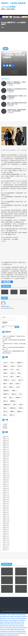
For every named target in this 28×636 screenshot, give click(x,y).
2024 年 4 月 (6, 488)
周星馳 (5, 373)
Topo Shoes (17, 616)
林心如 (14, 380)
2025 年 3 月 (6, 468)
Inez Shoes (6, 620)
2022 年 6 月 (6, 529)
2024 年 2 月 (6, 492)
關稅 (5, 415)
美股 (15, 404)
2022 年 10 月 (6, 522)
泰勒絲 (11, 387)
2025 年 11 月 (6, 453)
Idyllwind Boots (22, 633)
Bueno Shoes (13, 625)
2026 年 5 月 (6, 442)
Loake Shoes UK (16, 627)
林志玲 (20, 380)
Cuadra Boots (11, 631)
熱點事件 (5, 48)
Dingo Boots (3, 618)
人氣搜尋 (5, 424)
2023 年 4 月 (6, 510)
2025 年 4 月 (6, 466)
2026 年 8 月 (6, 436)
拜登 (12, 376)
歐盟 (11, 383)
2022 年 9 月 (6, 523)
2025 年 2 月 (6, 470)
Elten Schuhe (11, 623)
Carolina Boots (3, 631)
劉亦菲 (20, 366)
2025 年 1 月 (6, 471)
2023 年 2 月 (6, 514)
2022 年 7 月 (6, 527)
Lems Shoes (19, 618)
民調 (5, 387)
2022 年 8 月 (6, 525)
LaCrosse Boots (11, 618)
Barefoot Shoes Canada (6, 627)
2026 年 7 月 (6, 438)
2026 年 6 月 (6, 440)
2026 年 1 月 (6, 449)
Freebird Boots (19, 614)
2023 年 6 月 (6, 507)
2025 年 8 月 (6, 458)
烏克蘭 (14, 394)
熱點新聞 (5, 427)
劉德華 (5, 369)
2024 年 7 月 (6, 483)
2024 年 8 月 (6, 481)
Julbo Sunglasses (13, 620)
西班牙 (5, 411)
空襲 (5, 397)
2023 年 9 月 (6, 501)
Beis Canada (7, 633)
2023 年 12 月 (6, 496)
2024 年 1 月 (6, 494)
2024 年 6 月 (6, 484)
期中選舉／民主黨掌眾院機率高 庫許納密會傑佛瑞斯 (16, 89)
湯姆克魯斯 (6, 390)
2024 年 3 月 (6, 490)
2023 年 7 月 (6, 505)
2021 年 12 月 (6, 540)
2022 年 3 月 (6, 535)
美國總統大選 (7, 404)
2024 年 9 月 (6, 479)
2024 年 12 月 (6, 473)
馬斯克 (12, 415)
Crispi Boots (24, 616)
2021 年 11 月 (6, 542)
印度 (18, 369)
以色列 (5, 362)
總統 (11, 397)
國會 (19, 373)
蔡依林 (21, 408)
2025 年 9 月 (6, 457)
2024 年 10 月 (6, 477)
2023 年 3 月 (6, 512)
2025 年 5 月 (6, 464)
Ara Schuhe (7, 629)
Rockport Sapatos (4, 625)
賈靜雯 (19, 411)
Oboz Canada (11, 614)
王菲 (20, 394)
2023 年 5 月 (6, 509)
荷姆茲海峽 (13, 408)
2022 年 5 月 (6, 531)
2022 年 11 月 (6, 520)
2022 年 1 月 (6, 538)
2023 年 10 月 (6, 499)
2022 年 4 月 (6, 533)
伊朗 (12, 362)
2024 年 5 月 (6, 486)
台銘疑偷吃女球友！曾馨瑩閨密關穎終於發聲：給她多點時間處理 (16, 110)
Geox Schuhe (14, 633)
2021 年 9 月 (6, 546)
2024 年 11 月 (6, 475)
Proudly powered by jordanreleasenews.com (15, 611)
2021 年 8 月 (6, 548)
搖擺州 (19, 376)
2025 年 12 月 (6, 451)
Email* (3, 317)
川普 (5, 376)
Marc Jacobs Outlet (9, 616)
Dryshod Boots (3, 614)
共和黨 (13, 366)
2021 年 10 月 (6, 544)
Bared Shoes (3, 635)
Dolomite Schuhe (19, 623)
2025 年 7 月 (6, 460)
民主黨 (18, 383)
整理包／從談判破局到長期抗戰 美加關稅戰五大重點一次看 (16, 103)
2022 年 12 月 (6, 518)
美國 (5, 401)
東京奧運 (6, 380)
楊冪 (5, 383)
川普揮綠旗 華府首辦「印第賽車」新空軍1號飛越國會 (14, 55)
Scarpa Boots (19, 631)
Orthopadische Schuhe (12, 635)
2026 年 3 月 (6, 445)
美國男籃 (12, 401)
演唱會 (14, 390)
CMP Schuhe (14, 629)
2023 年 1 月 (6, 516)
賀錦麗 (12, 411)
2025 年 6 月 (6, 462)
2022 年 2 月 (6, 536)
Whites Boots (21, 629)
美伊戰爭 (18, 397)
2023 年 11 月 (6, 497)
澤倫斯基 (6, 394)
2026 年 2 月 (6, 447)
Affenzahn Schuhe (8, 622)
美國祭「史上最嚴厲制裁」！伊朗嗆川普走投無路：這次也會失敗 (16, 82)
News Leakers (6, 306)
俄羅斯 (5, 366)
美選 (21, 404)
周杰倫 (13, 373)
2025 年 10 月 (6, 455)
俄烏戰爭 (20, 362)
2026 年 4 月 (6, 444)
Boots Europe (20, 625)
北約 (12, 369)
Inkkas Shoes (17, 622)
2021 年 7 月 (6, 549)
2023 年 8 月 (6, 503)
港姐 (18, 387)
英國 (5, 408)
